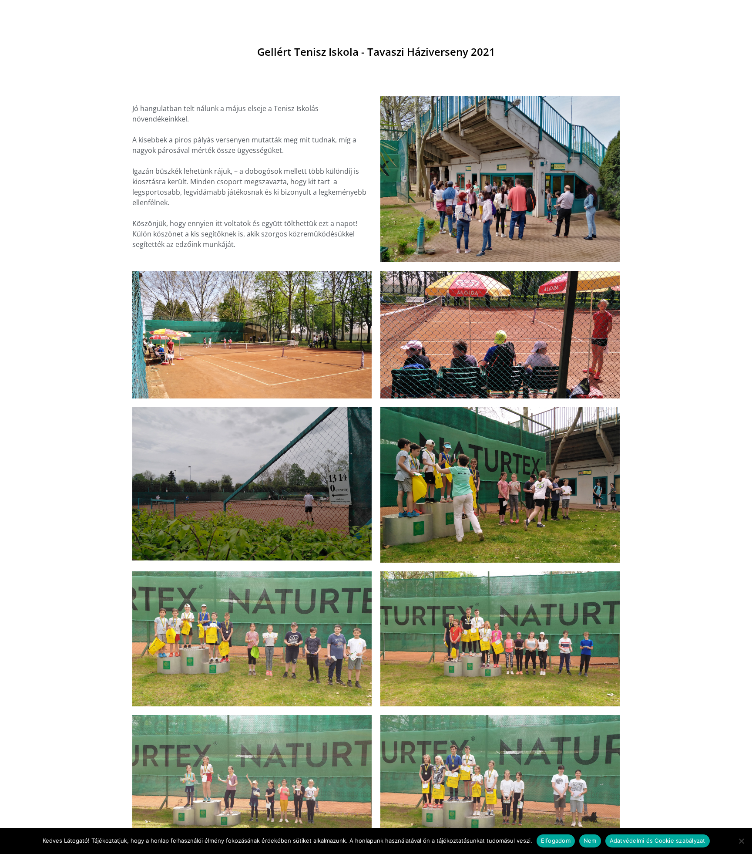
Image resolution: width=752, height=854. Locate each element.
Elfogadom (556, 840)
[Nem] (741, 841)
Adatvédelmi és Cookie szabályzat (657, 840)
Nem (590, 840)
